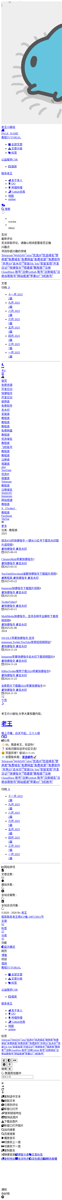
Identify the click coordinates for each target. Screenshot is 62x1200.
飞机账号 (46, 276)
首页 (4, 380)
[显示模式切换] (2, 364)
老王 (24, 912)
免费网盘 (27, 259)
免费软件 (6, 405)
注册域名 (50, 272)
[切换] (2, 373)
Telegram (7, 255)
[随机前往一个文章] (3, 205)
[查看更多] (8, 287)
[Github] (2, 736)
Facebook (6, 515)
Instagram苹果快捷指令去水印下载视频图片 (27, 656)
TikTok (5, 518)
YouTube (6, 470)
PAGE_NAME (9, 133)
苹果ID (35, 276)
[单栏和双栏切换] (14, 1060)
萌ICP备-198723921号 (31, 916)
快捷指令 (17, 267)
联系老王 (12, 916)
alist (30, 255)
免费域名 (14, 259)
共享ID (8, 263)
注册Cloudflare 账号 (17, 1050)
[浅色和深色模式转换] (9, 1060)
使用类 (5, 401)
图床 (4, 916)
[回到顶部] (9, 1065)
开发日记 (6, 389)
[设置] (4, 1065)
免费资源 (41, 259)
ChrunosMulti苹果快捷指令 (17, 559)
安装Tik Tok (32, 263)
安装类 (5, 414)
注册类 (5, 459)
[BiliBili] (5, 736)
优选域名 (49, 255)
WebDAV (20, 255)
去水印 (18, 263)
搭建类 (29, 267)
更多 (4, 526)
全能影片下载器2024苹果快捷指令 (22, 685)
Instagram (6, 496)
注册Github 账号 (33, 272)
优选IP (38, 255)
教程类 (39, 267)
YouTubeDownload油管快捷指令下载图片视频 (28, 573)
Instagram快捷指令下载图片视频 (20, 588)
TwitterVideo (8, 601)
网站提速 (23, 276)
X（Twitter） (9, 508)
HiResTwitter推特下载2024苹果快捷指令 (25, 671)
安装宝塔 (46, 263)
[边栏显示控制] (31, 367)
